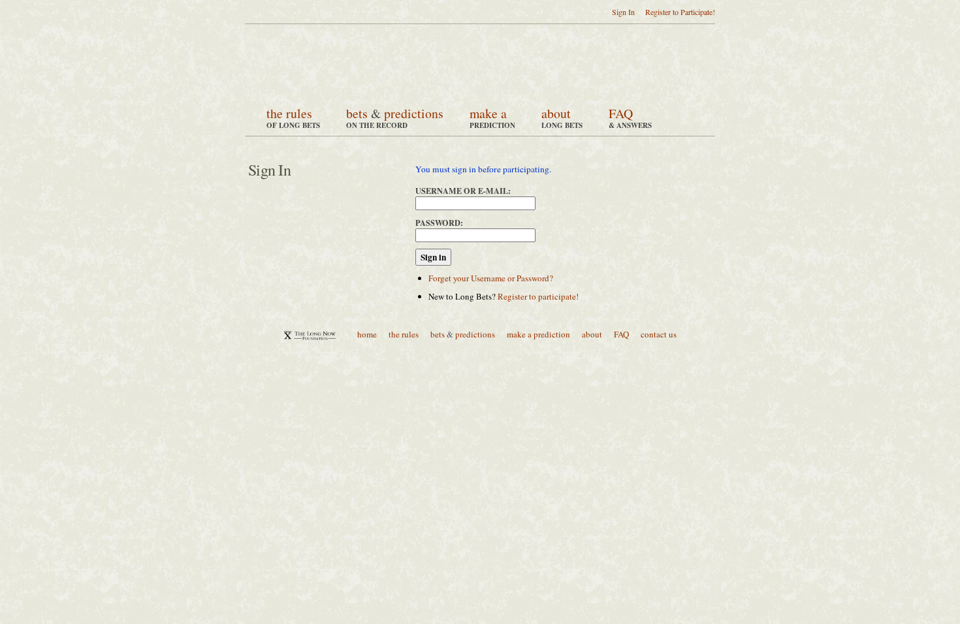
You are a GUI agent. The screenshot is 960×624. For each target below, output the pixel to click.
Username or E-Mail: (463, 190)
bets (357, 113)
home (367, 334)
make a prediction (538, 334)
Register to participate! (538, 296)
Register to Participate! (680, 12)
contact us (659, 334)
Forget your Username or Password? (490, 278)
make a (488, 113)
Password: (439, 222)
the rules (289, 113)
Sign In (623, 12)
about (556, 113)
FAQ (621, 113)
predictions (413, 113)
